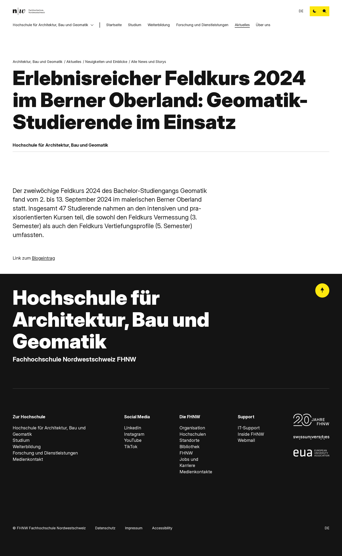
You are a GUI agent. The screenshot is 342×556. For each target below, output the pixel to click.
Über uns (263, 25)
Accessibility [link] (162, 528)
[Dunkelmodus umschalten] (315, 11)
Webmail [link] (246, 440)
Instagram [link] (134, 434)
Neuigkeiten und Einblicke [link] (106, 62)
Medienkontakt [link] (28, 459)
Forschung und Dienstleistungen (202, 25)
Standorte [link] (190, 440)
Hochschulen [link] (193, 434)
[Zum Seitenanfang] (322, 290)
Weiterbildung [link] (27, 446)
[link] (29, 11)
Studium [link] (21, 440)
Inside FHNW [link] (251, 434)
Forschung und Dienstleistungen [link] (45, 452)
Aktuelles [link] (73, 62)
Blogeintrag (43, 258)
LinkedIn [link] (132, 427)
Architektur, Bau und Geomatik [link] (38, 62)
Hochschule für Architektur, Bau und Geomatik (50, 25)
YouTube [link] (133, 440)
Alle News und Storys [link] (148, 62)
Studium (134, 25)
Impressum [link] (133, 528)
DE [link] (301, 11)
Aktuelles (242, 25)
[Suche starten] (325, 11)
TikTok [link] (130, 446)
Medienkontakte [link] (196, 471)
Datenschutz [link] (105, 528)
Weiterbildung (159, 25)
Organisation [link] (192, 427)
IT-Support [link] (249, 427)
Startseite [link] (114, 25)
